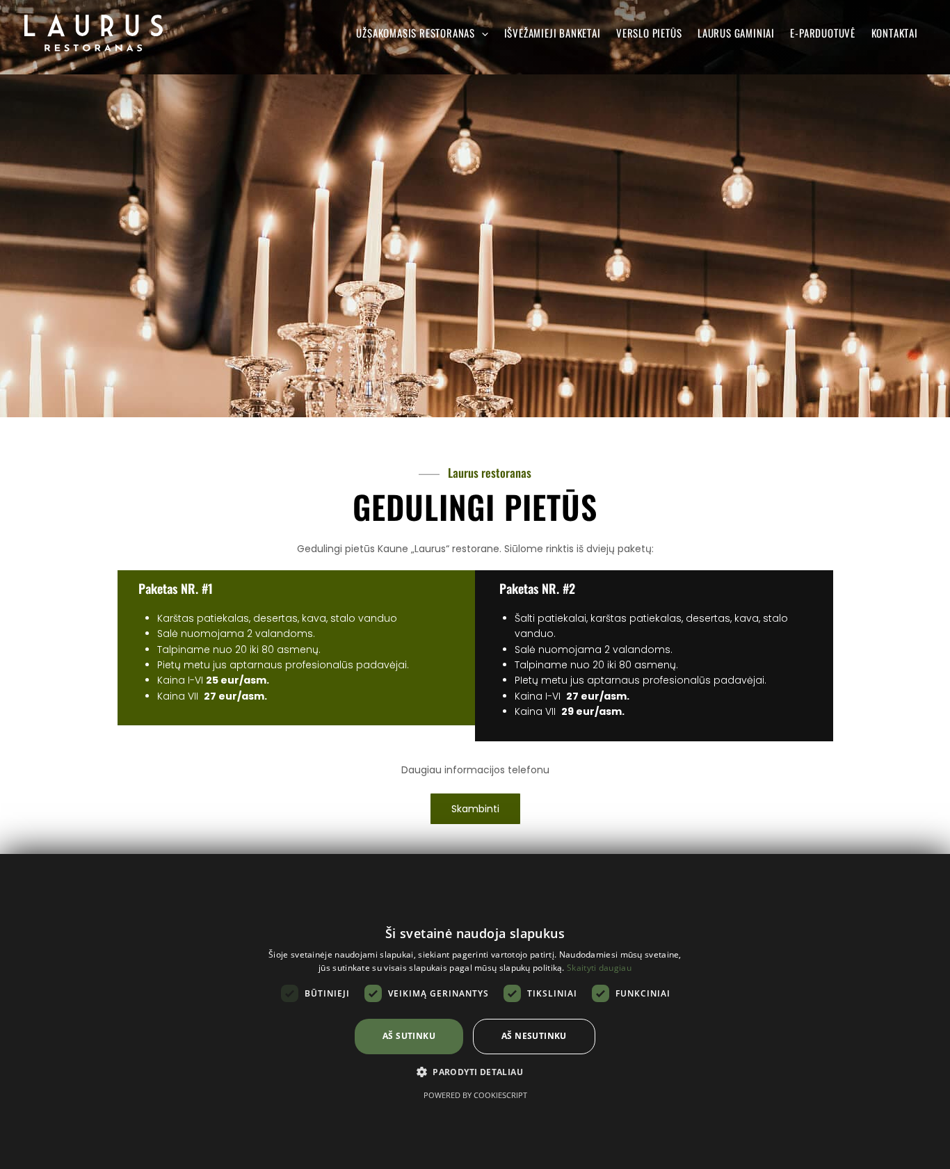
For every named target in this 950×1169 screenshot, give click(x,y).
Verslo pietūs (649, 32)
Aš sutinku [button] (409, 1036)
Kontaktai (894, 32)
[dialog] (475, 1011)
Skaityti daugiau (599, 968)
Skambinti (475, 809)
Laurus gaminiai (736, 32)
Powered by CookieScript (475, 1095)
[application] (481, 33)
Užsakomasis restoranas (415, 32)
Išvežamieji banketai (552, 32)
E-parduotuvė (822, 32)
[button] (475, 1072)
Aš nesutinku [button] (534, 1036)
